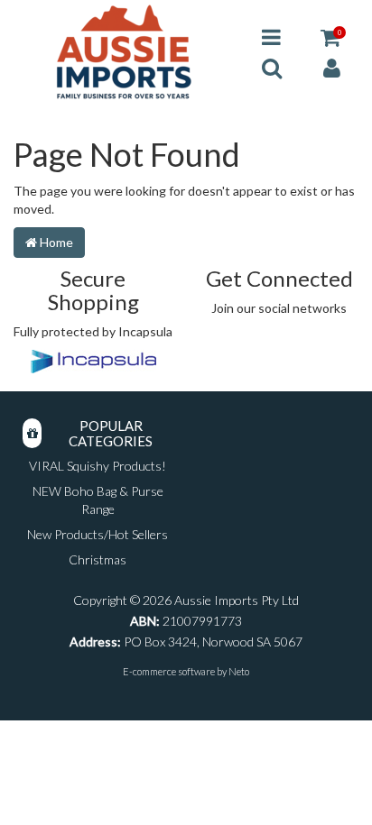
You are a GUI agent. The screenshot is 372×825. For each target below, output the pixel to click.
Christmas (97, 559)
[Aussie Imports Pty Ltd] (123, 51)
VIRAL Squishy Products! (97, 465)
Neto (238, 671)
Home (55, 242)
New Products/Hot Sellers (97, 534)
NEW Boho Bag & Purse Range (98, 500)
